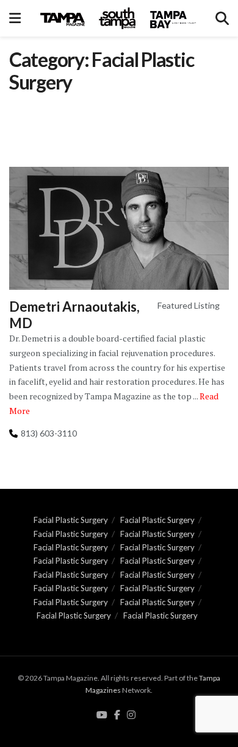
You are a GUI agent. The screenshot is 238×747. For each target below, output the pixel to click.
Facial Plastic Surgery (71, 520)
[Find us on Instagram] (131, 715)
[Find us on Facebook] (117, 715)
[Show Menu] (15, 18)
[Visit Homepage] (118, 18)
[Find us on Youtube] (101, 715)
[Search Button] (222, 18)
